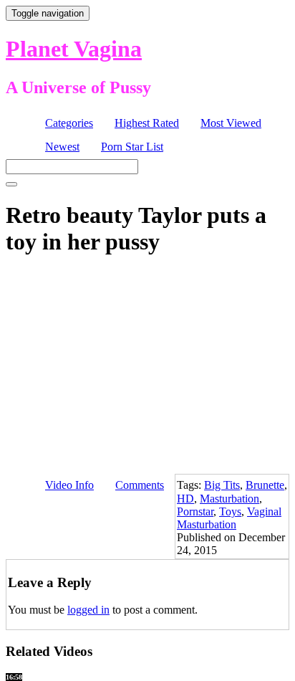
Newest (62, 147)
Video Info (69, 485)
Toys (230, 511)
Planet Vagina (74, 49)
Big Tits (222, 485)
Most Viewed (230, 123)
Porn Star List (132, 147)
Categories (69, 123)
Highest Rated (147, 123)
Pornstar (195, 511)
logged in (88, 610)
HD (185, 498)
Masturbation (229, 498)
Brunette (265, 485)
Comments (139, 485)
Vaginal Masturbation (229, 517)
